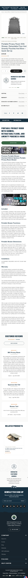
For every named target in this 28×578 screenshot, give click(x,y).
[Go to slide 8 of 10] (24, 37)
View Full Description (5, 67)
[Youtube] (7, 506)
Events (3, 542)
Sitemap (3, 554)
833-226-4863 (15, 529)
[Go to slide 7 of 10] (21, 37)
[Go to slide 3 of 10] (9, 37)
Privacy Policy (5, 573)
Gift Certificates (5, 551)
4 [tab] (18, 87)
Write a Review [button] (14, 343)
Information (17, 120)
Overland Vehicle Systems (9, 41)
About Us (3, 538)
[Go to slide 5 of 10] (15, 37)
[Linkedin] (14, 506)
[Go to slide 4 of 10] (12, 37)
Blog (2, 545)
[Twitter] (18, 113)
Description (5, 120)
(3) (8, 55)
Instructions (13, 142)
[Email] (22, 113)
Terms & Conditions (13, 573)
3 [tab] (15, 87)
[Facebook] (9, 113)
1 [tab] (10, 87)
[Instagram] (10, 506)
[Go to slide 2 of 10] (6, 37)
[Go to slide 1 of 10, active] (3, 37)
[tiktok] (24, 506)
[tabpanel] (14, 80)
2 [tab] (13, 87)
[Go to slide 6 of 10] (18, 37)
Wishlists (3, 548)
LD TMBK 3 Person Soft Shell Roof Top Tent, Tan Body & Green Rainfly (13, 449)
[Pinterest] (13, 113)
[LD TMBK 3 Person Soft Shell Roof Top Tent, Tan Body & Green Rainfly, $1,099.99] (14, 437)
